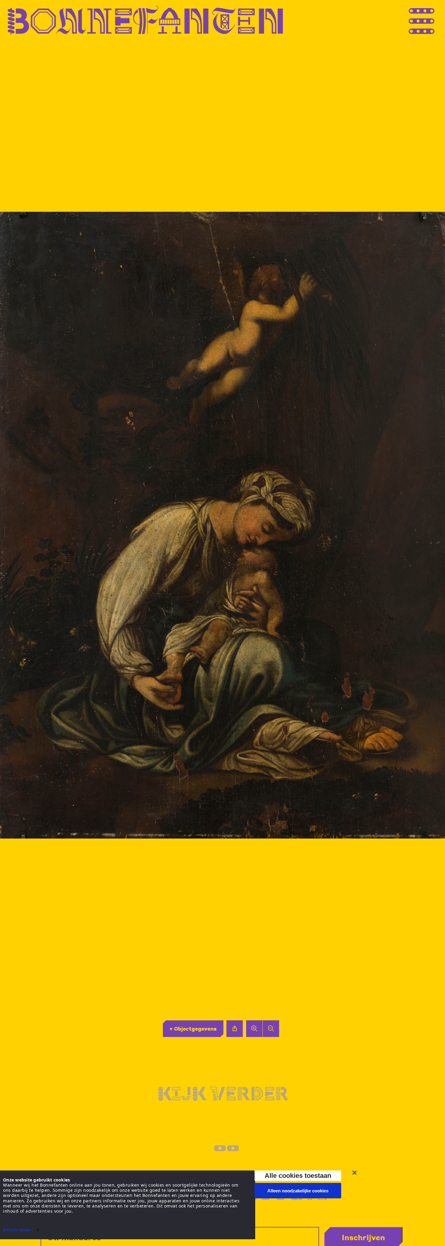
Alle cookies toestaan (298, 1175)
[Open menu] (432, 20)
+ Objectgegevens (193, 1028)
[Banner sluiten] (354, 1173)
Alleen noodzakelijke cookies (297, 1190)
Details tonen (17, 1229)
